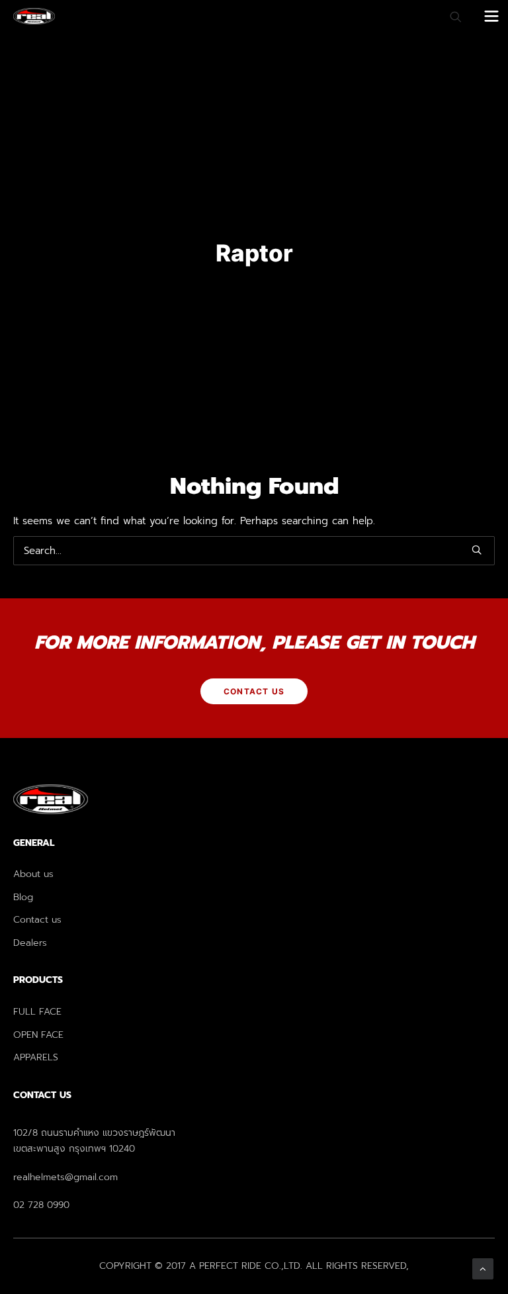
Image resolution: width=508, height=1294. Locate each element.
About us (33, 874)
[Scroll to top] (482, 1268)
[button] (476, 550)
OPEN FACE (38, 1035)
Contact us (37, 920)
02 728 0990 (41, 1205)
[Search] (450, 17)
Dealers (30, 943)
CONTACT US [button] (254, 691)
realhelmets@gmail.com (65, 1177)
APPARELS (35, 1057)
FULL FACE (37, 1012)
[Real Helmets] (34, 16)
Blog (23, 897)
